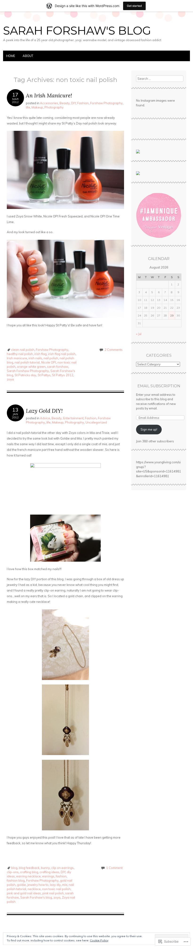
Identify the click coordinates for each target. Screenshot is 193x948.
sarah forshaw (57, 366)
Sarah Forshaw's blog (36, 897)
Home (10, 56)
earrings (48, 876)
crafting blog (29, 872)
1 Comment (114, 868)
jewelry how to (37, 885)
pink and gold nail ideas (24, 893)
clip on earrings (62, 868)
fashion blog (16, 880)
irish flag (40, 354)
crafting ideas (49, 872)
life (28, 107)
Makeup (37, 107)
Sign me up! (149, 429)
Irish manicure (17, 358)
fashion (61, 876)
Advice (45, 418)
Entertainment (73, 418)
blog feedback (29, 868)
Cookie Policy (99, 940)
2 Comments (114, 350)
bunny (45, 868)
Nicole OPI (48, 362)
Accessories (49, 103)
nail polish (51, 358)
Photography (54, 107)
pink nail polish (53, 893)
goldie (21, 885)
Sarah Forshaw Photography (28, 371)
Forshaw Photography (106, 103)
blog (14, 868)
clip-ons (13, 872)
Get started (134, 6)
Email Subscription (158, 386)
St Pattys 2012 (62, 375)
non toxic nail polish (56, 889)
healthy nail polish (20, 354)
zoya (10, 379)
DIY (73, 103)
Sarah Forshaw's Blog (77, 30)
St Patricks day (25, 375)
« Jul (138, 334)
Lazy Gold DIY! (44, 410)
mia (64, 885)
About (28, 56)
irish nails (35, 358)
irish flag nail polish (62, 354)
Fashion (83, 103)
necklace (34, 889)
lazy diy (55, 885)
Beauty (65, 103)
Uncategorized (96, 422)
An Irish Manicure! (49, 95)
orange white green (31, 366)
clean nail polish (22, 350)
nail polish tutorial (27, 362)
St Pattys (44, 375)
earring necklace (28, 876)
